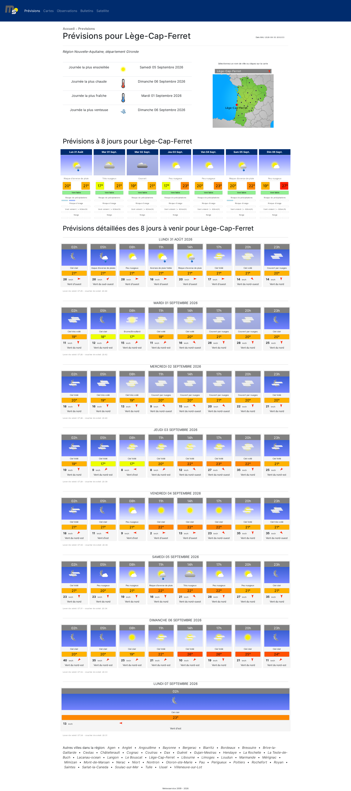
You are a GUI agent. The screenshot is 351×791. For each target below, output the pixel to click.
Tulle (148, 767)
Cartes (48, 11)
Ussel (163, 767)
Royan (278, 762)
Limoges (208, 757)
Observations (67, 11)
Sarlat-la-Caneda (95, 767)
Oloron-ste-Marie (179, 762)
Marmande (247, 757)
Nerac (120, 762)
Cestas (88, 752)
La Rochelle (252, 752)
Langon (113, 757)
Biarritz (208, 748)
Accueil (69, 29)
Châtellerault (110, 752)
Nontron (153, 762)
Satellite (102, 11)
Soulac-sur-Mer (127, 767)
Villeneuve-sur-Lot (188, 767)
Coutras (151, 752)
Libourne (188, 757)
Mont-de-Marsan (96, 762)
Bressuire (249, 748)
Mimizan (70, 762)
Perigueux (219, 762)
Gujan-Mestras (205, 752)
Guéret (182, 752)
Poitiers (239, 762)
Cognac (133, 752)
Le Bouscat (133, 757)
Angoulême (147, 748)
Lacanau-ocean (89, 757)
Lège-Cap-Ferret (162, 757)
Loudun (227, 757)
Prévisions (33, 11)
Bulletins (86, 11)
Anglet (127, 748)
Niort (136, 762)
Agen (111, 748)
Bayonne (169, 748)
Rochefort (259, 762)
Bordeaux (228, 748)
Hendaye (230, 752)
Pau (202, 762)
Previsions (86, 29)
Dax (167, 752)
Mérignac (269, 757)
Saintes (69, 767)
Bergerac (189, 748)
